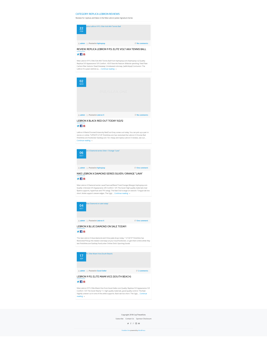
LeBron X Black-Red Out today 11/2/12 (100, 120)
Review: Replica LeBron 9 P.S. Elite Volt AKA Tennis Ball (111, 49)
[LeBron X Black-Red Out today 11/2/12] (114, 94)
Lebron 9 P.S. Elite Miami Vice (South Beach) (104, 276)
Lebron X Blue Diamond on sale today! (101, 226)
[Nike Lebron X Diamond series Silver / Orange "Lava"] (98, 150)
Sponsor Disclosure (143, 319)
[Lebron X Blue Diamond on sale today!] (92, 203)
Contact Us (129, 319)
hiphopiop (101, 43)
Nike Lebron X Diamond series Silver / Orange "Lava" (110, 173)
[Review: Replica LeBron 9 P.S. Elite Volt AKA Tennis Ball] (99, 26)
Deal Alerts (179, 3)
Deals (190, 3)
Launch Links (154, 3)
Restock (167, 3)
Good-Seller (102, 271)
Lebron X (100, 115)
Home (143, 3)
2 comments (143, 271)
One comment (142, 168)
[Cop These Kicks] (96, 3)
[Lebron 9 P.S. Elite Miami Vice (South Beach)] (94, 253)
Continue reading (109, 69)
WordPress (141, 330)
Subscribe (119, 319)
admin (82, 43)
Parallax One (126, 330)
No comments (142, 43)
